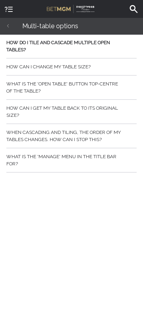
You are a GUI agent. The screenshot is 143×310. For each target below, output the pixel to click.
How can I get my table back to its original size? (62, 111)
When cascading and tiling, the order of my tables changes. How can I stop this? (63, 136)
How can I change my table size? (48, 67)
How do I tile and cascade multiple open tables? (58, 46)
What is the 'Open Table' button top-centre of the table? (62, 87)
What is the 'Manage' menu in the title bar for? (61, 160)
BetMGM (71, 8)
